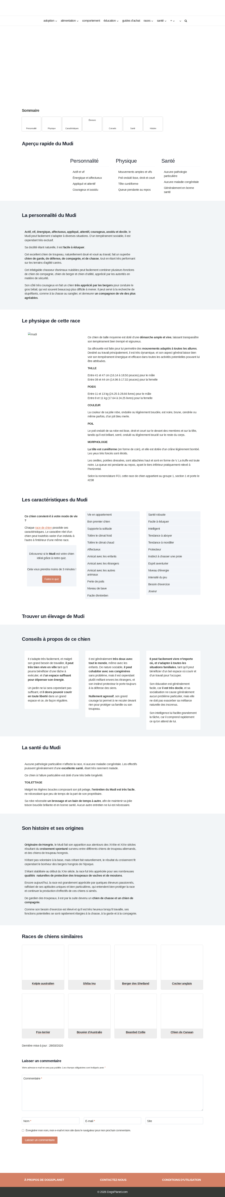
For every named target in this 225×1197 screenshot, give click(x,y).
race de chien (43, 527)
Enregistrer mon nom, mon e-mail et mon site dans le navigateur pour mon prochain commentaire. (78, 1130)
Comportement (91, 20)
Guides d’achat (131, 20)
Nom (27, 1121)
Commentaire (32, 1078)
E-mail (90, 1121)
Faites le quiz (51, 579)
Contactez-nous (113, 1179)
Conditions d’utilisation (181, 1179)
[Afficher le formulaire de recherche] (185, 20)
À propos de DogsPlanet (44, 1179)
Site (149, 1121)
